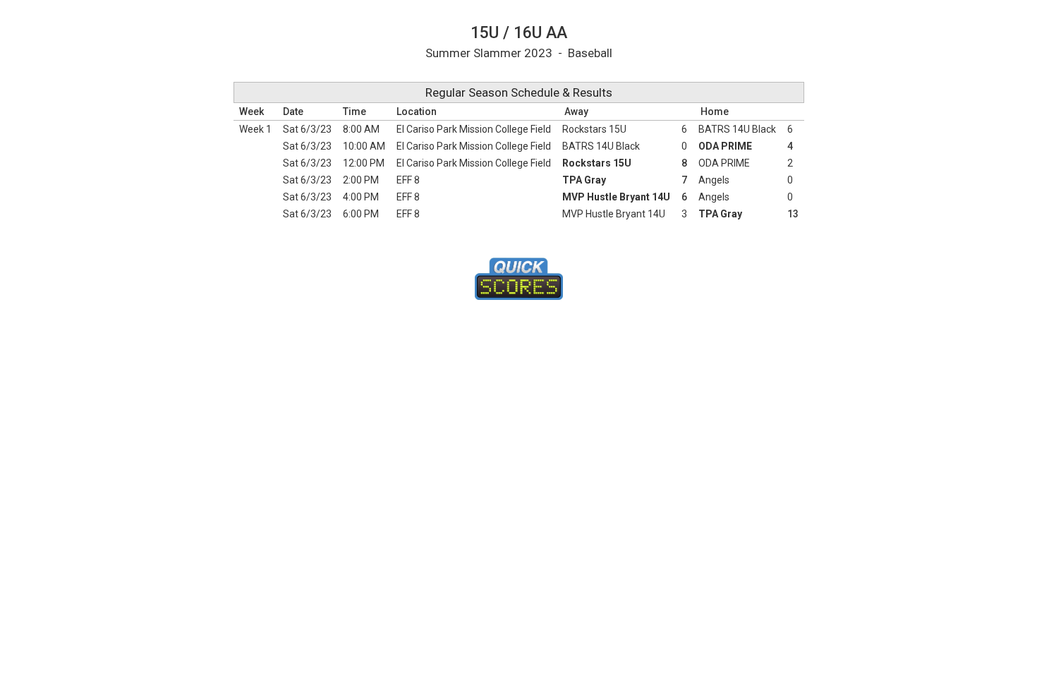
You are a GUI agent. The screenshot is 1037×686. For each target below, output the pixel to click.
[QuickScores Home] (519, 279)
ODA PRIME (725, 146)
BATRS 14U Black (737, 129)
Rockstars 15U (594, 129)
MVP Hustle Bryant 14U (616, 197)
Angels (713, 180)
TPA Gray (584, 180)
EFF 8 (408, 180)
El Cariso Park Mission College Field (473, 129)
